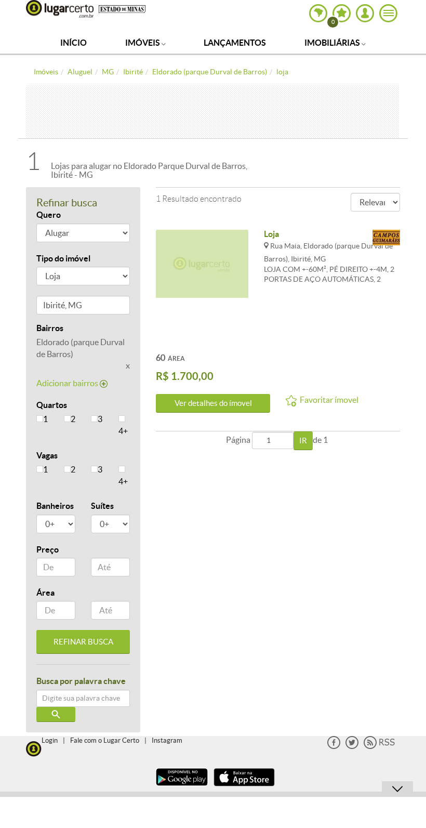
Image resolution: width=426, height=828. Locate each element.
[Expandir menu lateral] (388, 13)
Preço (47, 549)
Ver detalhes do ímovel (213, 403)
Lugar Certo (60, 9)
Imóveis (143, 42)
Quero (48, 214)
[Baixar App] (182, 787)
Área (45, 592)
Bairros (49, 328)
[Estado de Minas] (122, 8)
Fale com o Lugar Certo (104, 740)
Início (73, 42)
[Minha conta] (365, 13)
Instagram (167, 740)
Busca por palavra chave (81, 681)
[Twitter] (351, 747)
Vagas (47, 455)
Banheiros (55, 505)
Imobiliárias (333, 42)
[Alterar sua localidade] (318, 13)
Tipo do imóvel (63, 258)
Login (50, 740)
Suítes (102, 505)
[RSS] (379, 747)
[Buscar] (55, 714)
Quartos (51, 405)
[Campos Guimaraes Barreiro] (386, 239)
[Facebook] (333, 747)
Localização (59, 307)
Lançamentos (235, 42)
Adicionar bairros (68, 383)
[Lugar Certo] (34, 747)
